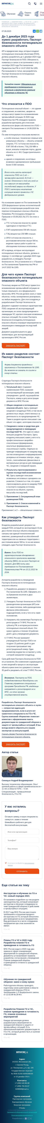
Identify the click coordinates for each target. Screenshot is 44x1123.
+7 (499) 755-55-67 (22, 1086)
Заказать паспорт (15, 346)
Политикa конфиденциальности (22, 1115)
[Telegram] (40, 31)
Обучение (11, 14)
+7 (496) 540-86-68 (22, 1083)
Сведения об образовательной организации (22, 1112)
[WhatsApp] (37, 31)
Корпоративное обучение (22, 1102)
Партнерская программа (22, 1099)
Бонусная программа (22, 1105)
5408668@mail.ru (22, 1089)
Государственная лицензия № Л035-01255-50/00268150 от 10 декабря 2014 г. (22, 1074)
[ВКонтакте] (34, 31)
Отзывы (22, 1108)
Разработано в (18, 1118)
